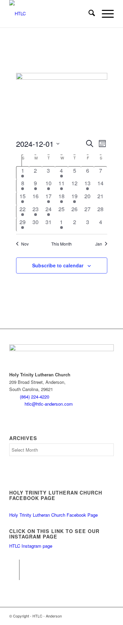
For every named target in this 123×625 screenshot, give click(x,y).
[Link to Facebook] (14, 565)
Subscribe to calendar (57, 265)
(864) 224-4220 (34, 396)
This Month (61, 244)
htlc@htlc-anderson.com (49, 404)
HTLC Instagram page (30, 546)
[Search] (88, 13)
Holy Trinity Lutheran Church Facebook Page (53, 515)
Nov (25, 244)
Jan (98, 244)
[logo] (51, 13)
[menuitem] (88, 13)
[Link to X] (14, 575)
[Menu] (104, 13)
